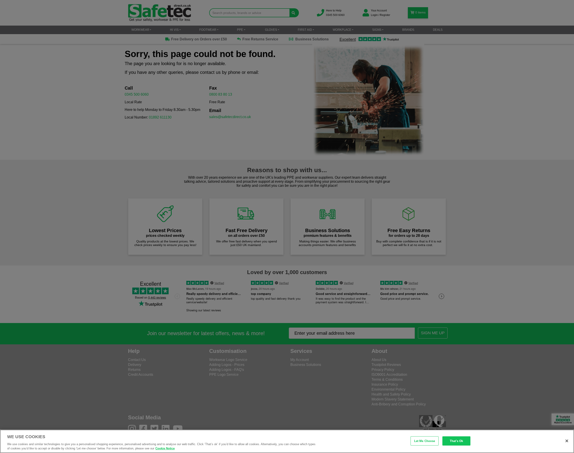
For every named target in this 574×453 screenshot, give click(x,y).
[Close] (567, 441)
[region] (287, 441)
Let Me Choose (424, 441)
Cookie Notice (165, 448)
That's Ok (456, 441)
